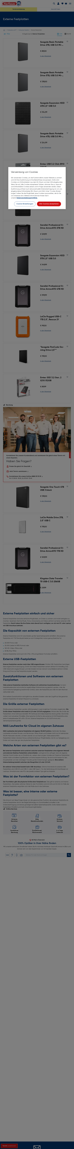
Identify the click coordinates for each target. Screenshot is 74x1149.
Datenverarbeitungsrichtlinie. (27, 198)
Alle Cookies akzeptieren (49, 204)
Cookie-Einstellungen (24, 204)
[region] (37, 188)
